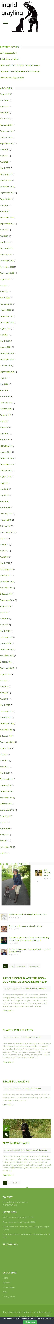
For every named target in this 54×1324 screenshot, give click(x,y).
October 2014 (6, 736)
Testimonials (34, 966)
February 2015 (6, 711)
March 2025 (5, 168)
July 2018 (3, 483)
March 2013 (5, 828)
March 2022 (5, 297)
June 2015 (4, 686)
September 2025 (7, 143)
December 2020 (7, 353)
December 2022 (7, 260)
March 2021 (5, 341)
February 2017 (6, 569)
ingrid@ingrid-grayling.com (16, 1202)
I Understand (30, 1322)
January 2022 (5, 310)
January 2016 (5, 643)
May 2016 (4, 624)
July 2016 (3, 612)
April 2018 (4, 501)
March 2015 (5, 705)
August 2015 (5, 674)
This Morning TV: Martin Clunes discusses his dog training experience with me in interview (29, 938)
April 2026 (4, 112)
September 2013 (7, 810)
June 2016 (4, 618)
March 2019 (5, 439)
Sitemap (6, 1282)
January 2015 (5, 717)
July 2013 (3, 822)
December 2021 (7, 316)
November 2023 (7, 217)
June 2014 (4, 760)
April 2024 (4, 211)
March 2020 (5, 396)
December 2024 (7, 186)
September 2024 (7, 192)
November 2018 (7, 464)
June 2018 (4, 489)
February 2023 (6, 248)
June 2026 (4, 100)
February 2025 (6, 174)
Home (5, 1277)
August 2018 (5, 476)
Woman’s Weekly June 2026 (12, 77)
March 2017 (5, 563)
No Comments (40, 988)
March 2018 (5, 507)
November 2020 (7, 359)
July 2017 (3, 538)
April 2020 (4, 390)
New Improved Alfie (16, 1143)
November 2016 (7, 587)
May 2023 (4, 229)
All (5, 966)
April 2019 (4, 433)
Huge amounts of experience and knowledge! (20, 71)
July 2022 (3, 285)
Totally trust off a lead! (9, 59)
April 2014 (4, 766)
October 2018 (6, 470)
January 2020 (5, 408)
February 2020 (6, 402)
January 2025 (5, 180)
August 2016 (5, 606)
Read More (8, 1010)
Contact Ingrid (9, 1287)
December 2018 (7, 458)
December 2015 (7, 649)
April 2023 (4, 236)
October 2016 (6, 594)
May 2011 (4, 834)
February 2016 (6, 637)
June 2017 (4, 544)
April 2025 (4, 162)
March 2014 (5, 773)
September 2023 (7, 223)
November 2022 (7, 267)
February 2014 (6, 779)
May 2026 (4, 106)
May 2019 (4, 427)
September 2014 (7, 742)
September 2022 (7, 273)
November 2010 (7, 847)
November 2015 (7, 655)
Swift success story (8, 53)
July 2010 (3, 853)
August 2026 (5, 94)
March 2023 (5, 242)
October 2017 (6, 526)
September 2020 (7, 371)
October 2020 (6, 365)
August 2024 (5, 199)
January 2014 (5, 785)
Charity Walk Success (18, 1030)
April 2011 (4, 840)
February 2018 (6, 513)
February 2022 (6, 304)
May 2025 (4, 155)
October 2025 (6, 137)
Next (15, 1182)
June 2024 (4, 205)
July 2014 (3, 754)
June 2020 (4, 384)
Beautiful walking (16, 1081)
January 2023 (5, 254)
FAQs (5, 1292)
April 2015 (4, 699)
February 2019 (6, 445)
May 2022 (4, 291)
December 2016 (7, 581)
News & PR (20, 966)
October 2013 (6, 803)
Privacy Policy (9, 1296)
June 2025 (4, 149)
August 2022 (5, 279)
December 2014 (7, 723)
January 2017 (5, 575)
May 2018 (4, 495)
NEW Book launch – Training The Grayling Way (20, 65)
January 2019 (5, 452)
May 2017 (4, 550)
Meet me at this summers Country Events (25, 926)
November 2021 (7, 322)
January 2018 (5, 520)
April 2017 (4, 557)
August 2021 (5, 328)
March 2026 (5, 118)
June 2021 (4, 334)
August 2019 (5, 415)
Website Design (22, 1316)
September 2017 (7, 532)
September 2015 (7, 668)
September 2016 (7, 600)
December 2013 (7, 791)
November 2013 (7, 797)
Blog (11, 966)
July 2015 (3, 680)
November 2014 (7, 729)
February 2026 (6, 125)
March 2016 (5, 631)
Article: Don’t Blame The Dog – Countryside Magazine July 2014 (25, 979)
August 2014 (5, 748)
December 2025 (7, 131)
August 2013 (5, 816)
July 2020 (3, 378)
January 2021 (5, 347)
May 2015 (4, 692)
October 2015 (6, 661)
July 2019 (3, 421)
